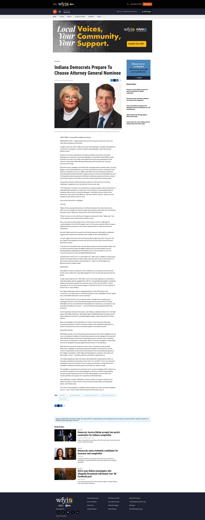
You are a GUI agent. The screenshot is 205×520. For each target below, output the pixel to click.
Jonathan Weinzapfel (74, 395)
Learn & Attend (80, 16)
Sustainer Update (136, 4)
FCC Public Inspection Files (136, 509)
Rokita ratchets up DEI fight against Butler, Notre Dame (137, 115)
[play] (55, 12)
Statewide (57, 61)
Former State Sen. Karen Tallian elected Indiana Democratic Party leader (138, 123)
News (54, 16)
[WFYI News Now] (138, 70)
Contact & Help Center (92, 498)
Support (91, 16)
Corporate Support (92, 509)
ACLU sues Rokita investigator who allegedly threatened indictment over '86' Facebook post (138, 107)
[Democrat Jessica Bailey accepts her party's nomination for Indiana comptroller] (65, 435)
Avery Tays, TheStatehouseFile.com (85, 437)
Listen (62, 16)
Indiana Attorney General (90, 395)
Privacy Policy (63, 516)
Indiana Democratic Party (108, 395)
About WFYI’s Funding (134, 498)
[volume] (59, 11)
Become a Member (92, 501)
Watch (69, 16)
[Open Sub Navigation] (57, 16)
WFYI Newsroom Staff (113, 498)
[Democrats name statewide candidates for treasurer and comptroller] (65, 454)
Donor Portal (90, 505)
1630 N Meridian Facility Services (137, 501)
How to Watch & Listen (113, 501)
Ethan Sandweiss (81, 479)
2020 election (63, 399)
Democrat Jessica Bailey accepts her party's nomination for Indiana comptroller (137, 91)
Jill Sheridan (80, 456)
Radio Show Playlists (113, 505)
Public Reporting (112, 509)
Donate (148, 4)
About (99, 16)
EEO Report (132, 505)
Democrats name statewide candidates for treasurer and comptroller (138, 99)
